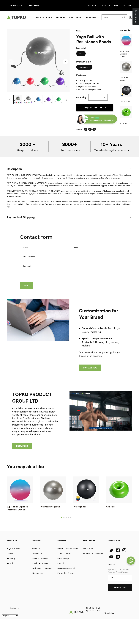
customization (15, 5)
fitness (10, 553)
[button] (61, 517)
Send (26, 285)
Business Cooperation (41, 568)
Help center (88, 548)
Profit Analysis (63, 558)
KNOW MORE (22, 446)
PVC (81, 53)
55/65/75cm (84, 67)
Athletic (10, 563)
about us (36, 548)
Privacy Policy (109, 613)
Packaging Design (65, 573)
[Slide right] (65, 61)
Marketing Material (66, 568)
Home (78, 30)
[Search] (124, 17)
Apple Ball (111, 506)
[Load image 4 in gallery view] (48, 99)
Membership (37, 573)
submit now (120, 587)
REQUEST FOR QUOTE (95, 107)
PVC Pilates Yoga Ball (50, 506)
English (126, 5)
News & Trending (40, 558)
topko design (33, 5)
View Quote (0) (136, 16)
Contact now (90, 367)
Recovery (11, 558)
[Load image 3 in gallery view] (38, 99)
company (90, 5)
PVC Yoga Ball (79, 506)
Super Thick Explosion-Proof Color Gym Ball (18, 508)
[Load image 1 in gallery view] (17, 99)
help (116, 5)
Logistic (61, 563)
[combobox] (114, 17)
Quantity (81, 97)
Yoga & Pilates (13, 548)
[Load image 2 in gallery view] (28, 99)
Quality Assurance (40, 563)
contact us (105, 5)
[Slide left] (11, 61)
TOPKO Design (64, 553)
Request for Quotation (93, 553)
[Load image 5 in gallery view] (58, 99)
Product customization (67, 548)
